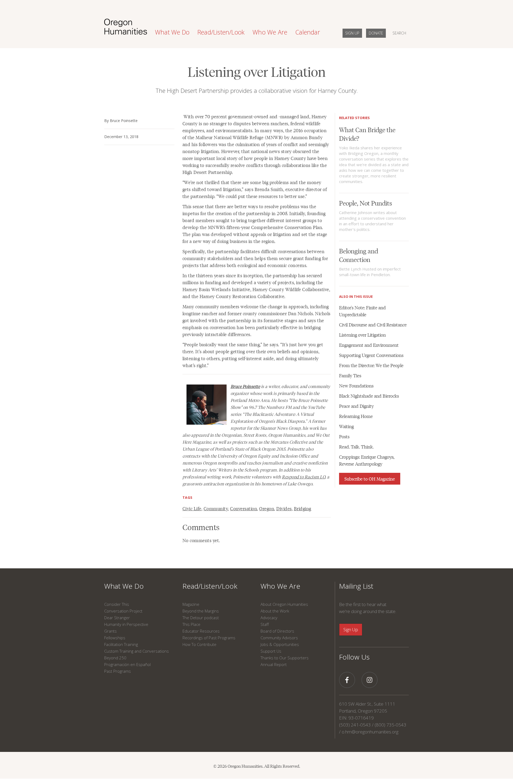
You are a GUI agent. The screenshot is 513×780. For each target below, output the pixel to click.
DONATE (376, 33)
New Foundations (356, 385)
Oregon (266, 508)
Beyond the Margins (200, 611)
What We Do (124, 586)
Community (216, 508)
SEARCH (399, 33)
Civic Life (191, 508)
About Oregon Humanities (284, 604)
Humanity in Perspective (126, 624)
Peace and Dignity (356, 406)
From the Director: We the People (371, 365)
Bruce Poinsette (245, 386)
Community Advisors (279, 637)
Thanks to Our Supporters (285, 657)
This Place (191, 624)
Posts (344, 436)
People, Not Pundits (365, 203)
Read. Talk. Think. (356, 446)
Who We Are (280, 586)
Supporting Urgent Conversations (371, 355)
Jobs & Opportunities (280, 644)
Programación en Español (127, 664)
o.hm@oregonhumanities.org (370, 732)
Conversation (243, 508)
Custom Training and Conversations (136, 651)
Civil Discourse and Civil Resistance (373, 324)
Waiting (346, 426)
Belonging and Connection (358, 254)
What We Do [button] (172, 32)
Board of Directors (277, 631)
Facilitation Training (121, 644)
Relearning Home (356, 416)
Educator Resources (201, 631)
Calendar (307, 32)
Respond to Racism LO (303, 477)
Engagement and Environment (369, 345)
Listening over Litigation (362, 335)
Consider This (116, 604)
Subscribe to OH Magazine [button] (369, 478)
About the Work (275, 611)
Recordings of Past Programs (208, 637)
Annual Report (274, 664)
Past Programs (117, 671)
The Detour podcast (200, 617)
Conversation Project (123, 611)
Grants (110, 631)
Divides (284, 508)
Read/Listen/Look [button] (220, 32)
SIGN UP (352, 33)
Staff (265, 624)
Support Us (271, 651)
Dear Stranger (117, 617)
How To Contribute (199, 644)
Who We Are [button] (269, 32)
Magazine (190, 604)
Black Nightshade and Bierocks (369, 396)
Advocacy (269, 617)
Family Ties (350, 375)
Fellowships (114, 637)
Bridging (302, 508)
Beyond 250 (115, 657)
